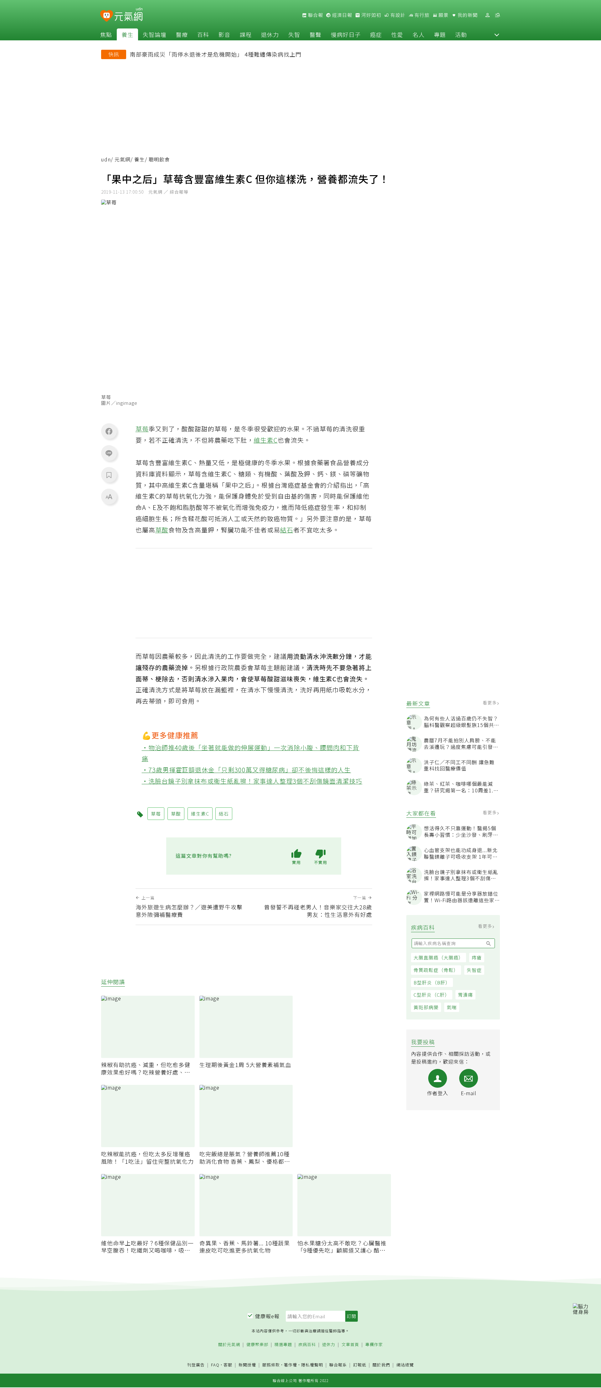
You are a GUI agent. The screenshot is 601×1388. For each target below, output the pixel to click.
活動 (461, 34)
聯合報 (315, 15)
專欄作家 (374, 1344)
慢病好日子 (346, 34)
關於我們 (381, 1365)
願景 (443, 15)
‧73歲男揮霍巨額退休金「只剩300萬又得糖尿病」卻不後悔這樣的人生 (246, 769)
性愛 (397, 34)
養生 (127, 34)
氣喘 (452, 1007)
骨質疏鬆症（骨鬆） (436, 970)
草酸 (161, 529)
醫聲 (315, 34)
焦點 (106, 34)
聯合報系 (338, 1365)
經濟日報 (341, 15)
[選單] (497, 15)
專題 (440, 34)
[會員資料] (487, 15)
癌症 (376, 34)
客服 (227, 1365)
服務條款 (271, 1365)
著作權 (290, 1365)
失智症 (474, 970)
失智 (294, 34)
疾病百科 (307, 1344)
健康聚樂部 (257, 1344)
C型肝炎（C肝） (432, 994)
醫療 (182, 34)
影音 (224, 34)
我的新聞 (467, 15)
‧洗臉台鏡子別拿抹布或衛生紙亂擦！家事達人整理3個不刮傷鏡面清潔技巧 (252, 781)
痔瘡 (477, 957)
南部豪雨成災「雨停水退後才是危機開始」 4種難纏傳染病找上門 (215, 54)
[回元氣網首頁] (128, 15)
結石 (286, 529)
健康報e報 (267, 1316)
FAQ (215, 1365)
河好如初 (370, 15)
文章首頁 (350, 1344)
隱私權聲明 (312, 1365)
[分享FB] (109, 431)
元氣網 (123, 159)
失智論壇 (155, 34)
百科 (203, 34)
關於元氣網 (229, 1344)
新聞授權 (247, 1365)
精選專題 (283, 1344)
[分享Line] (109, 453)
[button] (496, 34)
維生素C (266, 440)
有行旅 (421, 15)
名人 (418, 34)
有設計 (397, 15)
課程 (246, 34)
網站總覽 (405, 1365)
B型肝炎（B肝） (432, 982)
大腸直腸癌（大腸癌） (439, 957)
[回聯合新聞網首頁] (106, 16)
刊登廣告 (196, 1365)
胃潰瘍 (465, 994)
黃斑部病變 (426, 1007)
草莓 (142, 428)
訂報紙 (359, 1365)
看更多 (490, 702)
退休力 (270, 34)
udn (106, 159)
